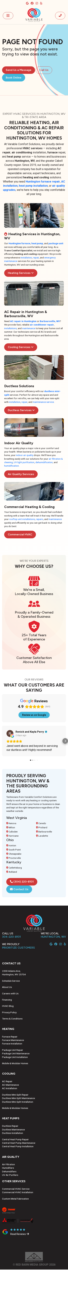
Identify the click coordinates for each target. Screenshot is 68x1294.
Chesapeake (14, 853)
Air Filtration (8, 1164)
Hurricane (13, 835)
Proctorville (14, 858)
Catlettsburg (15, 867)
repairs (39, 519)
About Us (7, 987)
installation (26, 257)
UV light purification (24, 462)
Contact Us (20, 889)
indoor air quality (24, 455)
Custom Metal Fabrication (15, 1198)
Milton (11, 827)
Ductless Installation (12, 1133)
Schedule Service (11, 980)
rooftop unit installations (22, 519)
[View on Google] (9, 733)
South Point (14, 849)
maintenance (28, 328)
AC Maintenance (10, 1084)
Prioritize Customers (18, 947)
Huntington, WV (53, 936)
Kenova (12, 823)
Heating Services (19, 273)
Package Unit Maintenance (15, 1053)
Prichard (42, 827)
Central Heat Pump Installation (17, 1146)
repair (36, 257)
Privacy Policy (9, 1012)
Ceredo (42, 823)
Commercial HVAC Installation (17, 1192)
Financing (7, 999)
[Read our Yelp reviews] (41, 3)
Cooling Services (19, 347)
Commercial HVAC (20, 534)
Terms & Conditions (12, 1018)
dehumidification (44, 462)
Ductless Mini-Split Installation (17, 1101)
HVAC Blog (8, 1006)
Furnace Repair (9, 1036)
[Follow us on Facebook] (32, 3)
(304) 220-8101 (23, 881)
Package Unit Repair (12, 1050)
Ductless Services (20, 410)
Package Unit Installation (15, 1057)
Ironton (12, 845)
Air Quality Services (21, 474)
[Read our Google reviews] (27, 3)
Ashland (12, 871)
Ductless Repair (10, 1125)
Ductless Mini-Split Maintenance (18, 1098)
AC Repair (7, 1081)
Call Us (43, 70)
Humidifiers (8, 1167)
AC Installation (9, 1088)
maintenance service (43, 402)
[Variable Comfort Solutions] (34, 15)
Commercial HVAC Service (15, 1188)
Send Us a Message (18, 70)
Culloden (13, 831)
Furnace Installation (12, 1043)
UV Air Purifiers (10, 1175)
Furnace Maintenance (13, 1040)
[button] (3, 741)
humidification (11, 465)
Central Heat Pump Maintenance (18, 1142)
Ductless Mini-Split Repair (15, 1094)
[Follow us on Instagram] (37, 3)
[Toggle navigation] (8, 15)
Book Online (13, 77)
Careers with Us (10, 993)
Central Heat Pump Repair (15, 1139)
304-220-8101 (11, 936)
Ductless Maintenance (13, 1129)
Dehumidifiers (9, 1171)
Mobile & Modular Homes (15, 1063)
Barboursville (45, 831)
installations (10, 328)
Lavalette (43, 835)
